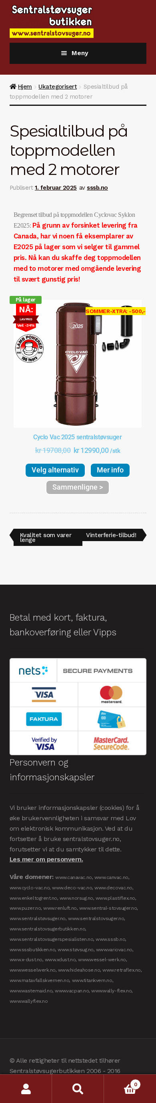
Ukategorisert (57, 86)
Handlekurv (120, 1081)
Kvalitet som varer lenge (46, 536)
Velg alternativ (55, 470)
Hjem (25, 86)
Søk (78, 1089)
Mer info (110, 470)
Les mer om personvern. (46, 859)
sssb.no (97, 187)
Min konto (26, 1089)
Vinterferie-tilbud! (111, 533)
